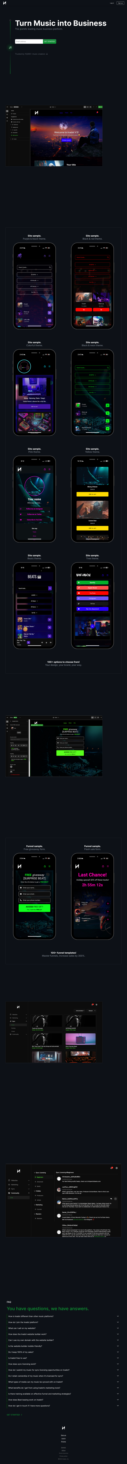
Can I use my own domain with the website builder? (31, 1340)
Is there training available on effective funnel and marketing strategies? (39, 1394)
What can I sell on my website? (22, 1328)
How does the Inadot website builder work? (27, 1334)
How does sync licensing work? (22, 1364)
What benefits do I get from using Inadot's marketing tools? (34, 1388)
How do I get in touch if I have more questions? (29, 1406)
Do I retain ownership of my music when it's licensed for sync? (35, 1376)
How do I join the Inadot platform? (23, 1322)
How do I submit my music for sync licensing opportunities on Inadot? (38, 1370)
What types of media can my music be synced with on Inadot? (35, 1382)
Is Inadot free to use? (17, 1358)
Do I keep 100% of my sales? (20, 1352)
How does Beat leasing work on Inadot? (25, 1400)
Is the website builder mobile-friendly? (25, 1346)
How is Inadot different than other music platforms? (30, 1316)
